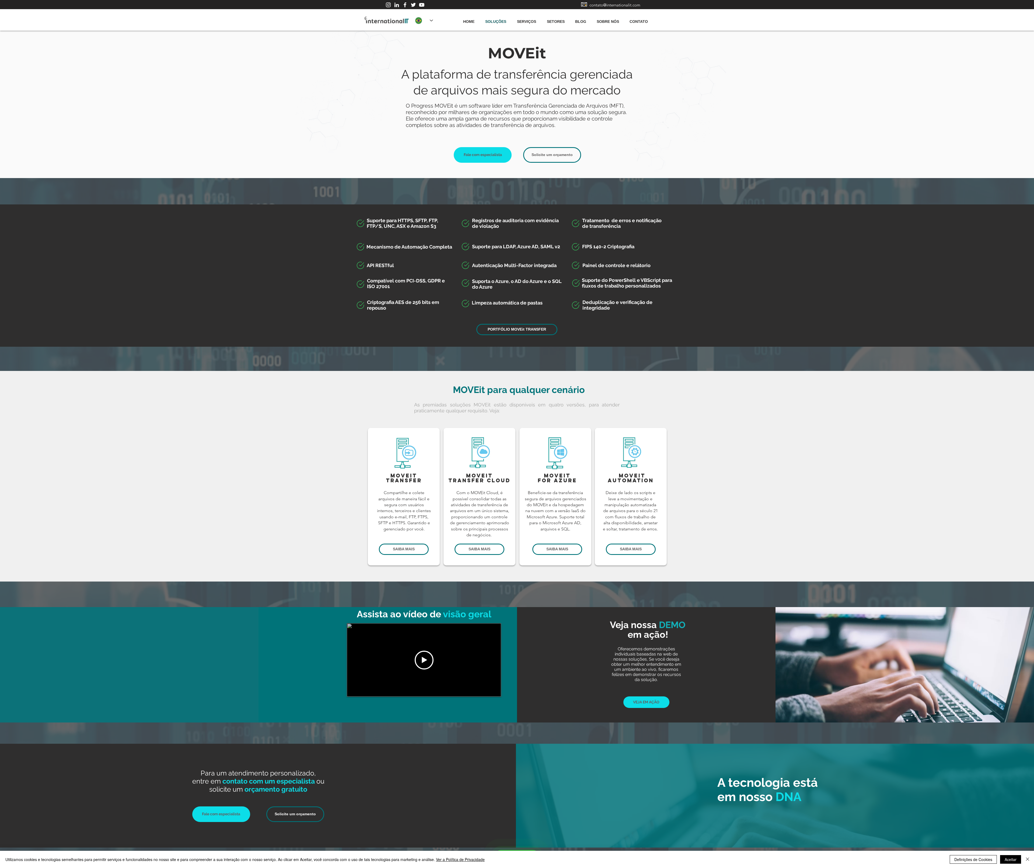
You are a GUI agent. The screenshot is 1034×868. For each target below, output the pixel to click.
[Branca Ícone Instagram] (388, 5)
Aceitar (1010, 859)
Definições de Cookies (973, 859)
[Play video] (424, 660)
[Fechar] (1027, 859)
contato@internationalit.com (614, 5)
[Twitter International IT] (413, 5)
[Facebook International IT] (405, 5)
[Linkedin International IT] (396, 5)
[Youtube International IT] (421, 5)
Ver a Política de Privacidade (460, 859)
